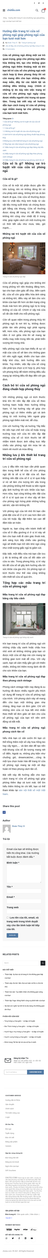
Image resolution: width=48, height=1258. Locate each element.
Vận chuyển (9, 1104)
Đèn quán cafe (22, 1214)
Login (7, 1117)
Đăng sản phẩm (11, 1142)
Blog (5, 18)
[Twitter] (39, 3)
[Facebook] (34, 3)
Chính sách (9, 1109)
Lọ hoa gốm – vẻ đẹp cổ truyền (24, 1021)
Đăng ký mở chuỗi (12, 1162)
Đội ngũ (8, 1129)
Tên (10, 886)
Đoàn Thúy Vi (12, 43)
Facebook (4, 812)
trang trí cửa (39, 46)
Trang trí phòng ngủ (28, 43)
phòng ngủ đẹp (29, 46)
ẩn (13, 119)
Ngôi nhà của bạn (12, 1166)
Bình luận (13, 862)
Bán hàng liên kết (11, 1158)
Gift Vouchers (10, 1170)
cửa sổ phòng (19, 46)
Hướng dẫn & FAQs (12, 1100)
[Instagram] (43, 3)
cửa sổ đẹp (9, 46)
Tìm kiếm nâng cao (12, 1113)
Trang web (13, 907)
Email (11, 897)
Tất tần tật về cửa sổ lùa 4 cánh (24, 1042)
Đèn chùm (34, 1214)
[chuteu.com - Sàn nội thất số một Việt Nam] (13, 10)
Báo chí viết (9, 1137)
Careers (8, 1146)
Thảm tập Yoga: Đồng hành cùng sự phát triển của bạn (25, 1001)
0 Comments (10, 49)
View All (8, 1218)
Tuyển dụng (9, 1133)
